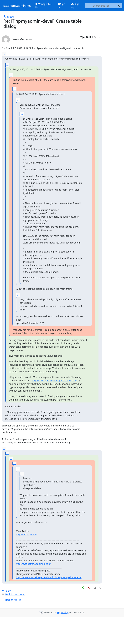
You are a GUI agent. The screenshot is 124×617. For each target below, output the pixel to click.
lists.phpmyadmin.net (16, 6)
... (4, 54)
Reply (7, 590)
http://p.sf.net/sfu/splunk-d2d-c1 (34, 563)
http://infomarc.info (26, 534)
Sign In (61, 5)
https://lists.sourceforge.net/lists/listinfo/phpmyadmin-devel (49, 577)
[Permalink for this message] (100, 588)
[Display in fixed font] (95, 588)
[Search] (119, 5)
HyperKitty (62, 612)
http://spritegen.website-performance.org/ (55, 380)
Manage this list (43, 5)
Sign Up (75, 5)
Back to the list (13, 599)
